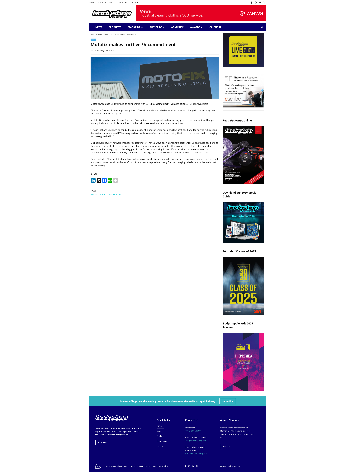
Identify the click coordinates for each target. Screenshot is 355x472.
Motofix (117, 194)
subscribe (227, 401)
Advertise (177, 27)
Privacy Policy (162, 466)
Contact (134, 2)
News (98, 27)
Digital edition (116, 466)
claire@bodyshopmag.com (196, 453)
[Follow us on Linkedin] (260, 2)
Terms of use (150, 466)
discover (226, 446)
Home (159, 426)
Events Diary (162, 441)
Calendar (215, 27)
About (126, 466)
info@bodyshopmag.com (195, 440)
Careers (133, 466)
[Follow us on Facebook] (251, 2)
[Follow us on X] (264, 2)
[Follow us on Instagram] (255, 2)
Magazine (134, 27)
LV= (110, 194)
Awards (195, 27)
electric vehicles (99, 194)
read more (102, 442)
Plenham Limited (233, 466)
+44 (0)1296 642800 (193, 431)
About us (123, 2)
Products (115, 27)
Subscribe (156, 27)
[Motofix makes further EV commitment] (155, 98)
